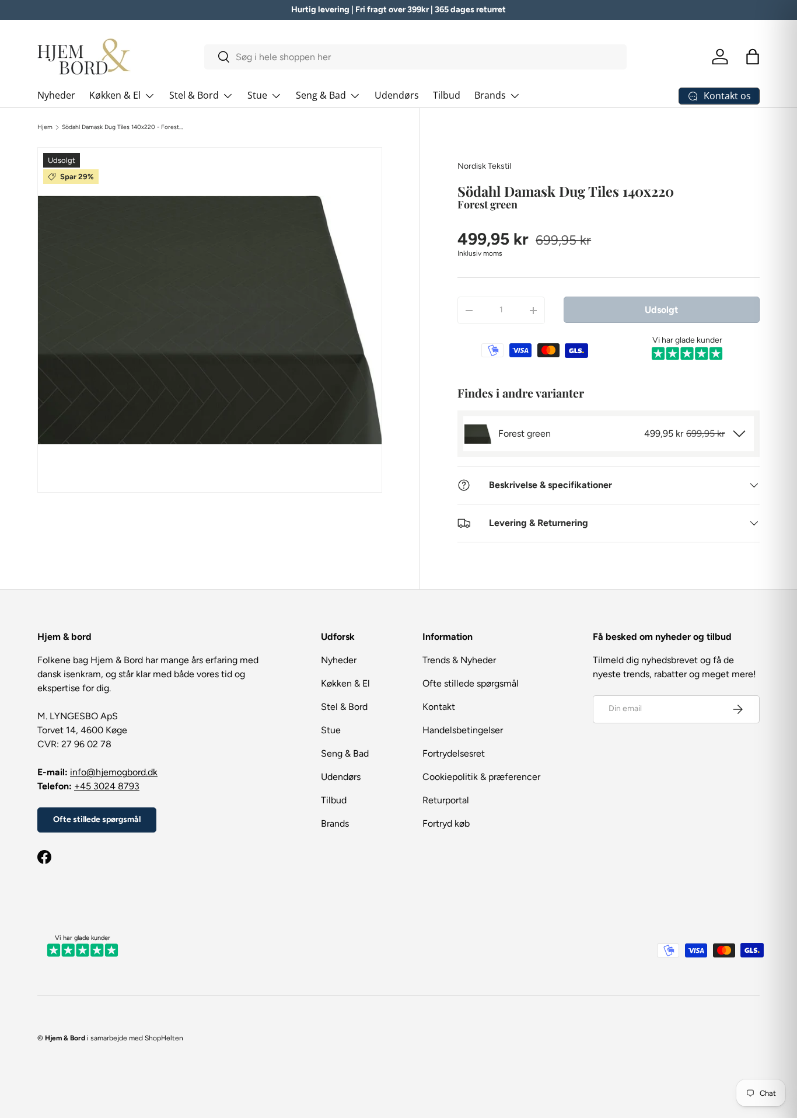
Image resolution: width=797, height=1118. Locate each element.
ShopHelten (164, 1038)
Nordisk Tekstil (484, 166)
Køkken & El (115, 95)
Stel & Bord (194, 95)
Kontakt (438, 706)
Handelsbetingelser (462, 730)
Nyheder (56, 95)
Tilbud (446, 95)
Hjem (45, 127)
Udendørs (397, 95)
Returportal (445, 800)
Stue (257, 95)
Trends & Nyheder (459, 660)
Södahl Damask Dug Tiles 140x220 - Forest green (122, 127)
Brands (490, 95)
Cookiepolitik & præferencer (481, 776)
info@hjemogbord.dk (114, 772)
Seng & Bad (321, 95)
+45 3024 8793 (106, 786)
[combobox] (415, 56)
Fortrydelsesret (453, 753)
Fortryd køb (446, 823)
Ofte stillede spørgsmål (97, 819)
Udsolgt (661, 309)
